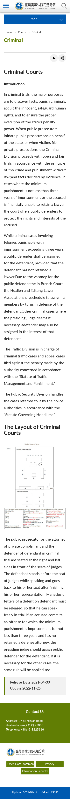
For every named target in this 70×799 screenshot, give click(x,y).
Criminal (36, 32)
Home (8, 32)
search (64, 6)
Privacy (49, 764)
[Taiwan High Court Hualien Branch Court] (35, 6)
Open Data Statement (20, 764)
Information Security (35, 771)
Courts (22, 32)
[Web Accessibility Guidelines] (35, 779)
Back (54, 58)
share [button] (62, 58)
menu (6, 6)
